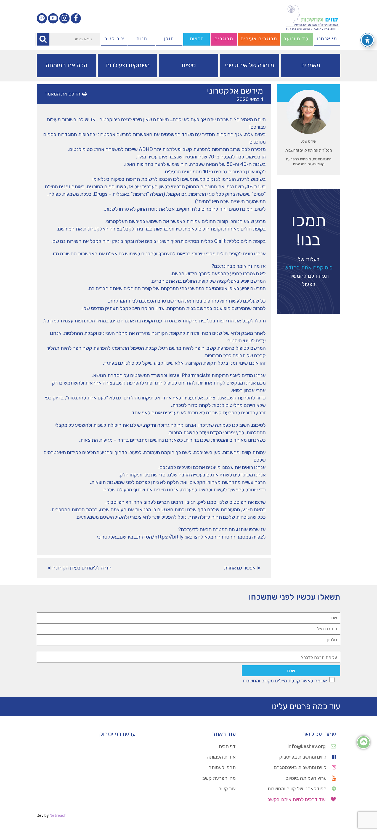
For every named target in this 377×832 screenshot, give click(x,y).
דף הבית (227, 746)
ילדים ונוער (296, 39)
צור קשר (114, 39)
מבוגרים (223, 39)
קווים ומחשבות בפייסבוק (303, 757)
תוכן (169, 39)
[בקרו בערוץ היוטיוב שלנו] (53, 18)
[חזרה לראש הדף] (363, 743)
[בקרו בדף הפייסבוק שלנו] (76, 18)
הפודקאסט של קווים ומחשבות (297, 789)
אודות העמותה (221, 757)
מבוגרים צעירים (259, 39)
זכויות (196, 39)
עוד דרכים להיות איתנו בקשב (297, 799)
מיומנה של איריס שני (249, 65)
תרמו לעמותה (222, 767)
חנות (141, 39)
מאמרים (310, 65)
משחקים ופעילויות (127, 65)
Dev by (52, 815)
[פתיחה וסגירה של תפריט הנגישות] (367, 40)
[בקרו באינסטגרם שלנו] (64, 18)
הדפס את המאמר (62, 94)
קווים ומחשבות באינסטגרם (301, 767)
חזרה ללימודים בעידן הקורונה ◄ (78, 568)
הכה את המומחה (66, 65)
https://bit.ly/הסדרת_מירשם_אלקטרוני (140, 537)
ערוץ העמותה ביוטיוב (307, 778)
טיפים (189, 65)
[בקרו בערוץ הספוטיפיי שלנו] (42, 18)
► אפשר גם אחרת (243, 568)
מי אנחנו (327, 39)
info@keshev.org (307, 746)
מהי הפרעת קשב (219, 778)
